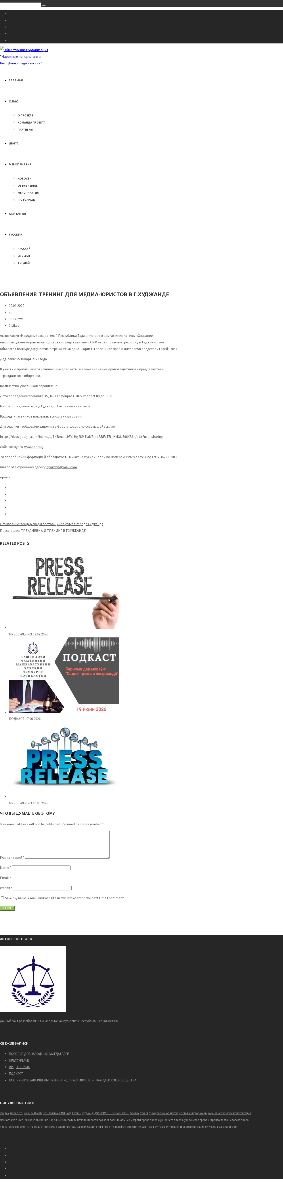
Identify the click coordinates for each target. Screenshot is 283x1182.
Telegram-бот (13, 1113)
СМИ (62, 1113)
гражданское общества (163, 1113)
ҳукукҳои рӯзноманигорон (221, 1127)
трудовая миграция (192, 1127)
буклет (144, 1113)
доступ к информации (193, 1113)
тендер (142, 1127)
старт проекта (105, 1127)
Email (5, 877)
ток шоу (163, 1127)
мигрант (30, 1120)
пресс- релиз (8, 1127)
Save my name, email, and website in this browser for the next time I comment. (64, 898)
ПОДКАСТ (17, 718)
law (2, 1113)
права (145, 1120)
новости (92, 1120)
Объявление (51, 1113)
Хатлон (76, 1113)
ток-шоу (152, 1127)
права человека (230, 1120)
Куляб (38, 1113)
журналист (215, 1113)
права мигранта (210, 1120)
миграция (42, 1120)
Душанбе (28, 1113)
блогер (134, 1113)
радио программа (45, 1127)
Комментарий (12, 857)
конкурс (227, 1113)
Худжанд (87, 1113)
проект (20, 1127)
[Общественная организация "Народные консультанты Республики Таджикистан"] (24, 63)
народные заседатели (62, 1120)
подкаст (104, 1120)
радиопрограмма (69, 1127)
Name (5, 867)
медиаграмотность (12, 1120)
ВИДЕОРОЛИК (19, 1067)
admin (13, 312)
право (5, 477)
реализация (87, 1127)
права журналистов (186, 1120)
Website (6, 888)
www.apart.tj (33, 446)
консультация (242, 1113)
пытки (30, 1127)
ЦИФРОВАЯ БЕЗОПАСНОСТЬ (111, 1113)
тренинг (174, 1127)
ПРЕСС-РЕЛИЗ (20, 634)
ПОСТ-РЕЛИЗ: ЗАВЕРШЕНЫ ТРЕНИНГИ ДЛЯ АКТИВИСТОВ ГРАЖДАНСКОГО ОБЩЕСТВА (72, 1080)
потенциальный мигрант (125, 1120)
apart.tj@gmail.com (61, 467)
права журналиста (161, 1120)
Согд (68, 1113)
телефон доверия (126, 1127)
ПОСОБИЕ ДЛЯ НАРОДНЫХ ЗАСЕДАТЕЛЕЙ (39, 1054)
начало (82, 1120)
